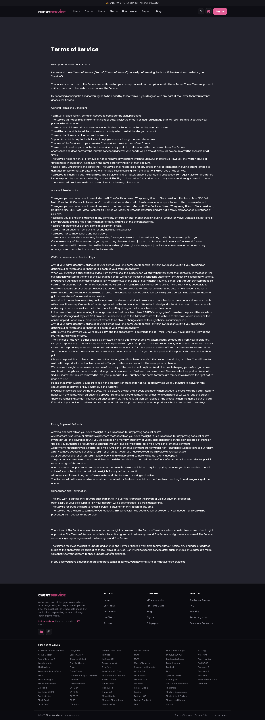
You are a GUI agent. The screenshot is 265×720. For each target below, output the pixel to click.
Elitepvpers (154, 623)
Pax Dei (137, 692)
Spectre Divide (173, 675)
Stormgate (172, 679)
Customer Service (200, 600)
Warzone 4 (203, 675)
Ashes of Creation (47, 683)
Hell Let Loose (109, 679)
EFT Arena (74, 704)
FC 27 (72, 700)
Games (89, 11)
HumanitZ (107, 692)
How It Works (129, 11)
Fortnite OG (108, 659)
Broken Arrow (76, 655)
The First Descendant (177, 692)
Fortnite (106, 655)
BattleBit (42, 688)
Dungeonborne (77, 683)
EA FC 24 (74, 688)
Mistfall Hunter (141, 650)
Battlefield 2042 (46, 692)
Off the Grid (140, 671)
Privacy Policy (201, 715)
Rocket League (173, 663)
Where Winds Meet (207, 679)
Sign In (220, 11)
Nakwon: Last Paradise (145, 667)
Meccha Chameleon (112, 700)
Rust (168, 671)
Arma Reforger (45, 679)
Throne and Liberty (175, 700)
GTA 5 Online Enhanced (113, 675)
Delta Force (76, 671)
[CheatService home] (52, 594)
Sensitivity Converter (201, 623)
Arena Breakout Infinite (49, 671)
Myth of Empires (142, 663)
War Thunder (204, 659)
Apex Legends (45, 663)
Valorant (202, 655)
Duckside (74, 679)
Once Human (140, 675)
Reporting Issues (199, 617)
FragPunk (106, 667)
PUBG (136, 704)
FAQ (192, 605)
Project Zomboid (142, 700)
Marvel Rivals (108, 696)
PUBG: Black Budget (175, 650)
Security (194, 611)
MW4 (136, 659)
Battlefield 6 (44, 696)
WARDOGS (203, 663)
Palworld (138, 683)
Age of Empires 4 (46, 659)
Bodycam (75, 650)
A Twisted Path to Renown (51, 650)
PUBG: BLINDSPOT (174, 655)
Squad (169, 704)
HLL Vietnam (108, 683)
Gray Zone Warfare (111, 671)
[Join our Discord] (208, 11)
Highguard (107, 688)
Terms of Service (183, 715)
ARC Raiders (44, 667)
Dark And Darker (78, 663)
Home (76, 11)
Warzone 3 (203, 671)
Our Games (110, 611)
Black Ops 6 (43, 700)
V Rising (202, 650)
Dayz (72, 667)
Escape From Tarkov (112, 650)
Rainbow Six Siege (175, 659)
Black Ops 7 (43, 704)
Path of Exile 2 (141, 688)
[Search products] (201, 11)
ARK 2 (40, 675)
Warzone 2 (203, 667)
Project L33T (140, 696)
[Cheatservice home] (52, 11)
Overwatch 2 (140, 679)
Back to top (221, 715)
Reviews (108, 623)
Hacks (101, 11)
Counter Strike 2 (78, 659)
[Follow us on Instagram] (49, 632)
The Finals (171, 688)
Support (147, 11)
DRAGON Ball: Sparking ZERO (83, 675)
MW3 (136, 655)
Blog (158, 11)
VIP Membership (155, 600)
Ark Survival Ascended (177, 683)
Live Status (109, 617)
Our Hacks (109, 605)
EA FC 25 (74, 692)
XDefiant (202, 683)
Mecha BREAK (108, 704)
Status (114, 11)
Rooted (170, 667)
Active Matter (45, 655)
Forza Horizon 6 (109, 663)
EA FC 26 (74, 696)
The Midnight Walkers (176, 696)
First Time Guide (155, 605)
